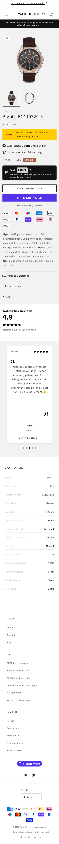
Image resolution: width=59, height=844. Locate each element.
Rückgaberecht (14, 692)
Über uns (11, 627)
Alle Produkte (14, 750)
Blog (9, 642)
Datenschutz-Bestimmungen (22, 685)
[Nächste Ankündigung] (53, 4)
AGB (37, 832)
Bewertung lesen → (29, 437)
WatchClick (25, 827)
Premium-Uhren (15, 742)
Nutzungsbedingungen (19, 700)
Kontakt (11, 634)
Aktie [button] (9, 296)
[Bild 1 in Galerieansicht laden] (11, 98)
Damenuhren (13, 728)
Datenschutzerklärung (22, 832)
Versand (45, 832)
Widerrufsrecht (39, 827)
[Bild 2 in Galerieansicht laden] (29, 98)
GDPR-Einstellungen (17, 663)
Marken (10, 720)
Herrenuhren (13, 735)
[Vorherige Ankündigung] (6, 4)
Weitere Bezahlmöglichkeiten (29, 205)
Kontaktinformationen (31, 837)
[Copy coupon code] (30, 170)
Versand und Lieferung (19, 677)
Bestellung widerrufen (18, 670)
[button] (6, 14)
